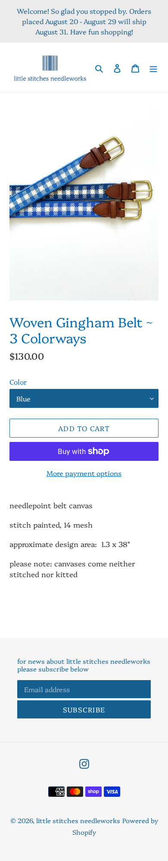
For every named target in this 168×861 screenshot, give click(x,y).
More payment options (84, 473)
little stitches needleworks (78, 820)
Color (18, 381)
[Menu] (153, 67)
